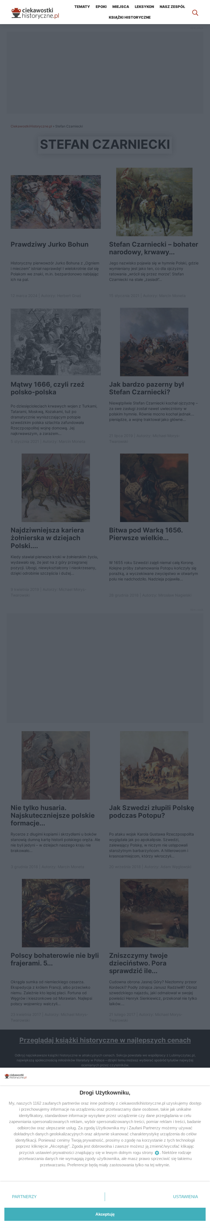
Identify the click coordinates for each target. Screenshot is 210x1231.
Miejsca (120, 6)
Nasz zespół (172, 6)
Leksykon (144, 6)
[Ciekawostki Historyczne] (39, 12)
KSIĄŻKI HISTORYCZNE (130, 17)
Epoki (101, 6)
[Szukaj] (195, 12)
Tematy (82, 6)
